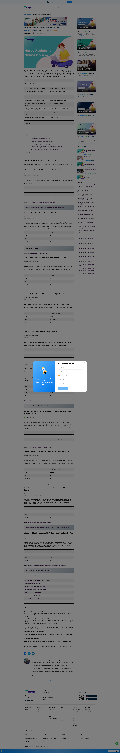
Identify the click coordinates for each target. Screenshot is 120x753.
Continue (62, 388)
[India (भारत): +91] (59, 375)
